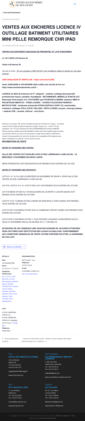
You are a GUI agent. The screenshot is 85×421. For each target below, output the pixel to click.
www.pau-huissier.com (16, 406)
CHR (13, 276)
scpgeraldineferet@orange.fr (18, 371)
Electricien (5, 279)
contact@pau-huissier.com (17, 402)
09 (3, 276)
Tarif (73, 416)
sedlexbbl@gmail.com (52, 373)
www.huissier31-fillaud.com (54, 406)
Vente (10, 294)
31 (5, 276)
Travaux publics (7, 289)
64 (8, 276)
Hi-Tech (12, 279)
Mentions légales (62, 416)
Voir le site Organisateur (30, 274)
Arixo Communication (48, 418)
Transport (15, 286)
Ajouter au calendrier (14, 247)
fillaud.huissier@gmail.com (54, 402)
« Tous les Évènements (11, 12)
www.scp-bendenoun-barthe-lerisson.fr (58, 377)
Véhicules (5, 291)
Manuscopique (7, 281)
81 (10, 276)
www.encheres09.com (15, 375)
